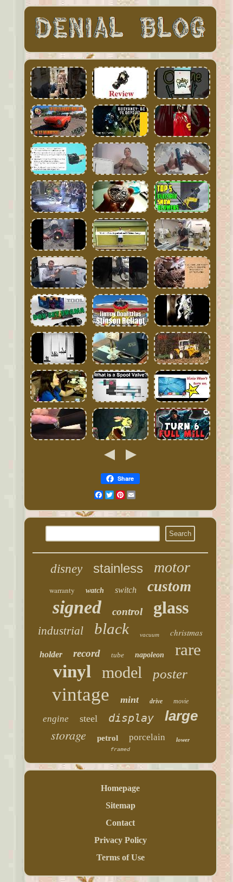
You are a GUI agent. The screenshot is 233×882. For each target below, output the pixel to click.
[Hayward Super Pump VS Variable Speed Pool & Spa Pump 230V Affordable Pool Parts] (58, 173)
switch (126, 589)
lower (183, 739)
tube (117, 655)
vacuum (149, 634)
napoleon (149, 655)
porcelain (147, 737)
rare (188, 649)
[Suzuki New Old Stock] (120, 287)
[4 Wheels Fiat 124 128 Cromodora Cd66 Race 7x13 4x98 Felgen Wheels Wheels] (58, 135)
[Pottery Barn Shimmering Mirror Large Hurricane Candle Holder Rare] (182, 287)
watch (95, 590)
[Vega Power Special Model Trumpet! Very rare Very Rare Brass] (58, 97)
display (131, 717)
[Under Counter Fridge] (58, 287)
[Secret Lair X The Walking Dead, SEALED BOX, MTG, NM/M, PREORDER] (182, 438)
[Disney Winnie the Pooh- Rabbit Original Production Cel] (120, 438)
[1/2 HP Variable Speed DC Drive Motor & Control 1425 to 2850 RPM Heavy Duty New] (58, 249)
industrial (60, 630)
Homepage (120, 788)
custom (169, 586)
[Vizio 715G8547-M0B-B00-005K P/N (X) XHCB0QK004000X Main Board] (182, 401)
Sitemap (120, 805)
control (127, 611)
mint (129, 699)
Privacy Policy (120, 840)
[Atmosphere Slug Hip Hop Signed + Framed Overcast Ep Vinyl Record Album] (182, 325)
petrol (107, 738)
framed (120, 750)
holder (51, 654)
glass (171, 607)
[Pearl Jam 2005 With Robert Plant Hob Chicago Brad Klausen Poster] (58, 211)
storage (68, 735)
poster (170, 674)
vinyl (72, 671)
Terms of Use (120, 857)
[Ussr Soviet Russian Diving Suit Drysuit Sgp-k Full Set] (120, 135)
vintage (80, 694)
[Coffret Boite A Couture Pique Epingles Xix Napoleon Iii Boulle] (120, 363)
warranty (62, 590)
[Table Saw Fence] (182, 249)
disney (66, 569)
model (122, 672)
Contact (120, 822)
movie (181, 701)
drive (156, 701)
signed (77, 607)
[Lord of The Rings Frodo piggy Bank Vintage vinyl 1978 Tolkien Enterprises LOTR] (182, 135)
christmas (186, 632)
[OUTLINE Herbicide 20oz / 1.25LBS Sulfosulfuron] (182, 97)
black (111, 628)
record (86, 653)
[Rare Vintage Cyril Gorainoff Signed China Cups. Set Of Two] (58, 401)
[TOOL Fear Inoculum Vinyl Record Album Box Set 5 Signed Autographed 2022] (58, 325)
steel (89, 718)
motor (172, 567)
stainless (118, 568)
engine (56, 719)
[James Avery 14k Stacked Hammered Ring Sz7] (58, 438)
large (181, 716)
